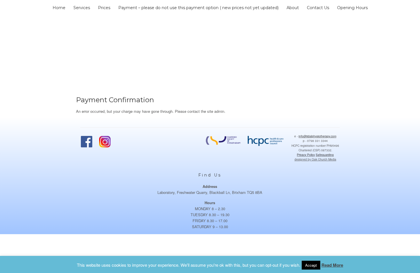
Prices (104, 7)
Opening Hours (352, 7)
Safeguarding (325, 155)
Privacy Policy (306, 155)
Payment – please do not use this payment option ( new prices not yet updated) (198, 7)
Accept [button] (311, 265)
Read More (332, 265)
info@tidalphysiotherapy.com (317, 136)
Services (81, 7)
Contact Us (318, 7)
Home (59, 7)
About (293, 7)
